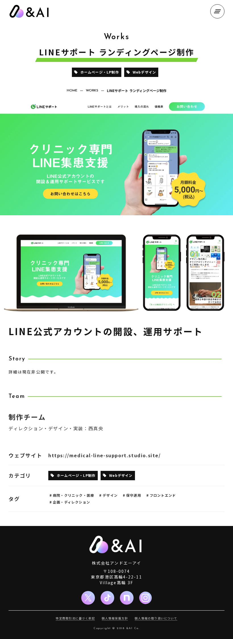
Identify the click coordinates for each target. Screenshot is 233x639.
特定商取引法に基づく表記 (75, 618)
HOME (72, 90)
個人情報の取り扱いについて (156, 618)
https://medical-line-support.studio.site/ (104, 455)
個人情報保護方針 (115, 618)
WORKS (92, 90)
